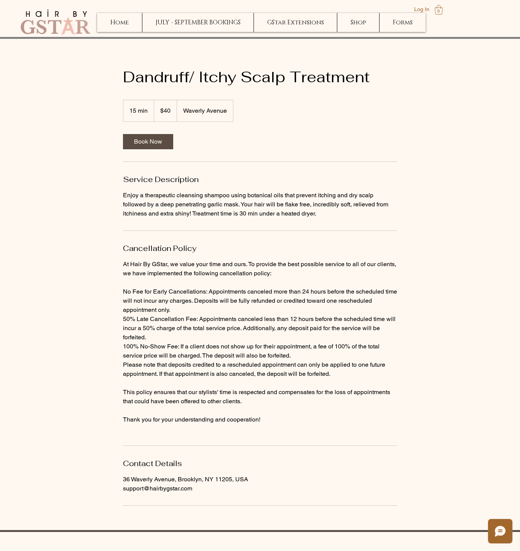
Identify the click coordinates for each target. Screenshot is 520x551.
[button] (439, 9)
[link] (148, 141)
